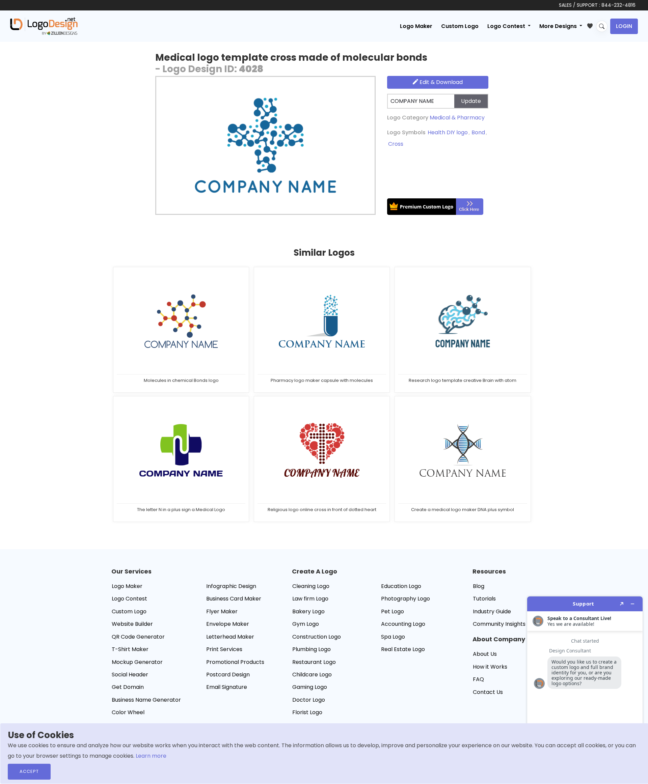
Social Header (130, 674)
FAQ (478, 679)
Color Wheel (128, 712)
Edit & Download (440, 82)
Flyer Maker (222, 611)
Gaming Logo (309, 687)
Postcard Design (228, 674)
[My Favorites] (591, 24)
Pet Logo (392, 611)
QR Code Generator (138, 637)
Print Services (224, 649)
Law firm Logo (310, 599)
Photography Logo (405, 599)
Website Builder (132, 624)
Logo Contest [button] (506, 26)
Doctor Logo (308, 700)
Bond (478, 132)
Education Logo (401, 586)
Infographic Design (231, 586)
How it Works (490, 667)
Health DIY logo (448, 132)
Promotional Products (235, 662)
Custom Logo (460, 26)
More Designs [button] (558, 26)
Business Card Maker (233, 599)
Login (624, 26)
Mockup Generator (137, 662)
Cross (395, 144)
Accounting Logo (403, 624)
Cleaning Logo (310, 586)
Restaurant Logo (314, 662)
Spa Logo (393, 637)
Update (471, 101)
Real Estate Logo (403, 649)
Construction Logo (316, 637)
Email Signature (226, 687)
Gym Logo (305, 624)
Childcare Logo (312, 674)
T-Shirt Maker (130, 649)
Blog (478, 586)
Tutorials (484, 599)
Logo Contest (129, 599)
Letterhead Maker (230, 637)
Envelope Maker (227, 624)
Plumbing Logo (311, 649)
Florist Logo (307, 712)
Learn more (151, 756)
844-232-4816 (618, 5)
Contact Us (488, 692)
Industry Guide (492, 611)
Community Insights (499, 624)
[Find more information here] (585, 687)
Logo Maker (416, 26)
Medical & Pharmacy (457, 117)
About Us (485, 654)
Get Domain (128, 687)
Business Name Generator (146, 700)
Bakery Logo (308, 611)
